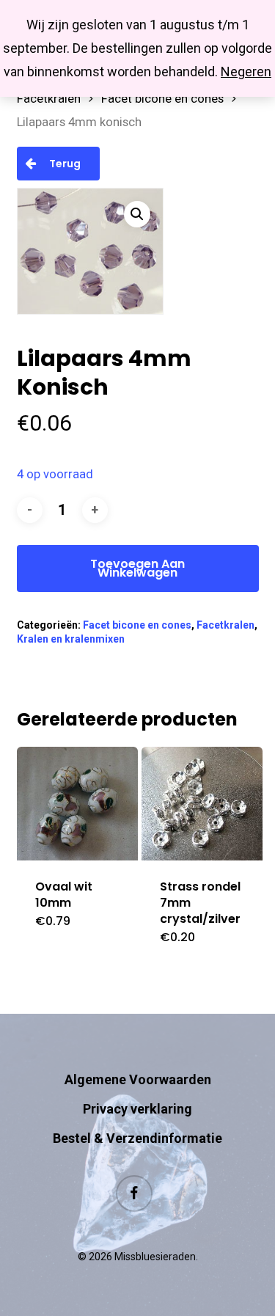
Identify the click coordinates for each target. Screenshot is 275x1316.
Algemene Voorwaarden (138, 1079)
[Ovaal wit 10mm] (78, 803)
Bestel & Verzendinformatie (137, 1138)
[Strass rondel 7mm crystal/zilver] (202, 803)
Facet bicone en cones (162, 99)
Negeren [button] (246, 71)
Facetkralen (49, 99)
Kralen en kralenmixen (71, 639)
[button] (137, 214)
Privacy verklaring (137, 1108)
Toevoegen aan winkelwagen (137, 568)
